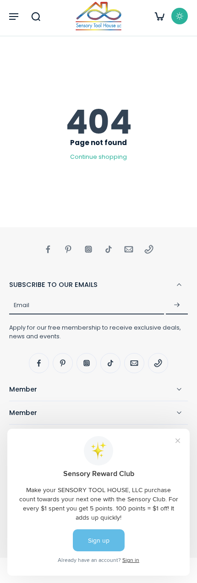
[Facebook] (48, 249)
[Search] (36, 16)
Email (21, 305)
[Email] (129, 249)
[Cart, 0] (159, 16)
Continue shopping (98, 157)
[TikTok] (108, 249)
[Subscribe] (177, 305)
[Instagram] (88, 249)
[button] (14, 16)
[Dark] (179, 16)
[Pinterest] (68, 249)
